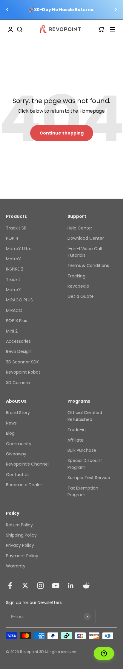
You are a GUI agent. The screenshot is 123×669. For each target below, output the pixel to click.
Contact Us (18, 475)
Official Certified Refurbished (84, 416)
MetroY (13, 259)
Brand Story (18, 413)
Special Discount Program (84, 463)
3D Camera (18, 383)
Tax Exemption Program (82, 491)
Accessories (18, 341)
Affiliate (75, 440)
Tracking (76, 276)
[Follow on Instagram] (40, 586)
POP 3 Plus (16, 321)
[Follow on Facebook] (10, 586)
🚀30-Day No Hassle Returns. (61, 10)
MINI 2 (12, 331)
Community (18, 444)
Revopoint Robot (23, 372)
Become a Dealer (24, 485)
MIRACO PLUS (19, 300)
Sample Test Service (88, 478)
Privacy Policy (20, 545)
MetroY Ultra (19, 249)
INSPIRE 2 (14, 269)
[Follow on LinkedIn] (71, 586)
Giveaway (16, 454)
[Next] (116, 9)
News (11, 423)
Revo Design (18, 351)
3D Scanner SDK (22, 362)
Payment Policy (22, 556)
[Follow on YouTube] (56, 586)
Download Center (85, 238)
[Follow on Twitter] (25, 586)
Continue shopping (62, 133)
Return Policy (19, 525)
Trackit (13, 280)
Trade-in (76, 430)
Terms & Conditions (88, 265)
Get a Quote (80, 296)
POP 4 (12, 238)
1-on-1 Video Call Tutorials (84, 252)
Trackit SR (16, 228)
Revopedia (78, 286)
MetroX (13, 290)
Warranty (15, 566)
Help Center (79, 228)
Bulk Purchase (81, 450)
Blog (10, 433)
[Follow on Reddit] (86, 586)
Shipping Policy (21, 535)
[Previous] (7, 9)
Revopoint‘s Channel (27, 464)
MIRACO (14, 310)
